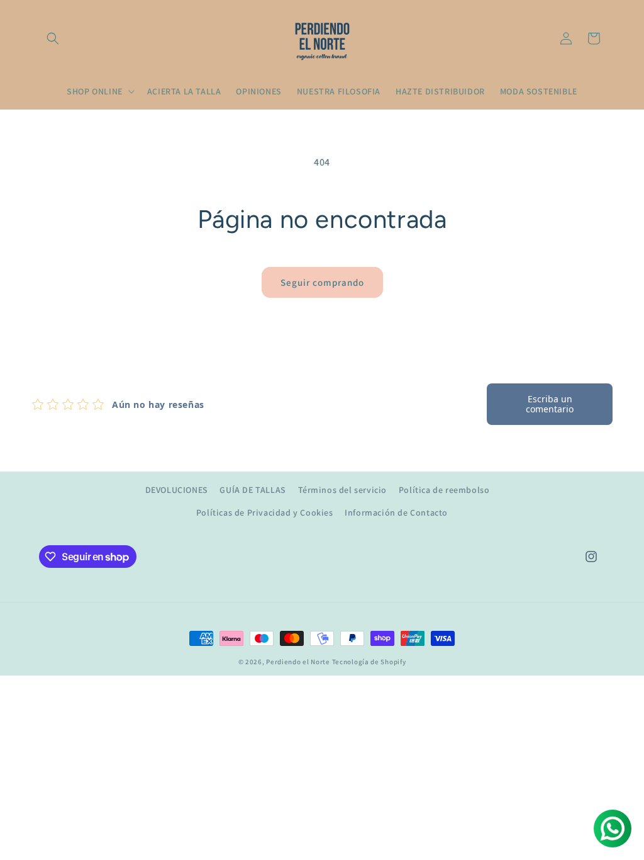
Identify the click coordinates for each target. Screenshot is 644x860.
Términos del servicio (342, 489)
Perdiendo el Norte (298, 661)
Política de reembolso (444, 489)
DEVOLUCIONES (176, 489)
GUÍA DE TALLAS (252, 489)
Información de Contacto (396, 512)
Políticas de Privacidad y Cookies (264, 512)
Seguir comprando (322, 282)
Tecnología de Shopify (369, 661)
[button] (53, 38)
